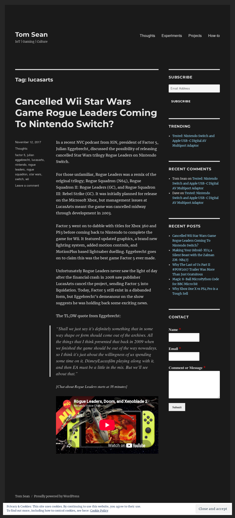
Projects (195, 35)
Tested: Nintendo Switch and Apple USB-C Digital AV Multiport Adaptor (193, 141)
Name (175, 329)
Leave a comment (27, 185)
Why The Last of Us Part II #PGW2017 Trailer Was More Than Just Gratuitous (193, 269)
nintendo (20, 164)
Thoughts (147, 35)
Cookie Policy (99, 510)
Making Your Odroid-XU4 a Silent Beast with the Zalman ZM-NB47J (193, 255)
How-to (214, 35)
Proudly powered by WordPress (56, 496)
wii (27, 179)
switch (19, 179)
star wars (35, 174)
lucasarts (38, 159)
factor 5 (20, 155)
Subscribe (180, 101)
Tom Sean (31, 34)
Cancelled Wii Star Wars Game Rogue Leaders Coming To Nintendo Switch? (86, 112)
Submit (177, 407)
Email (175, 348)
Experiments (172, 35)
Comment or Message (187, 367)
